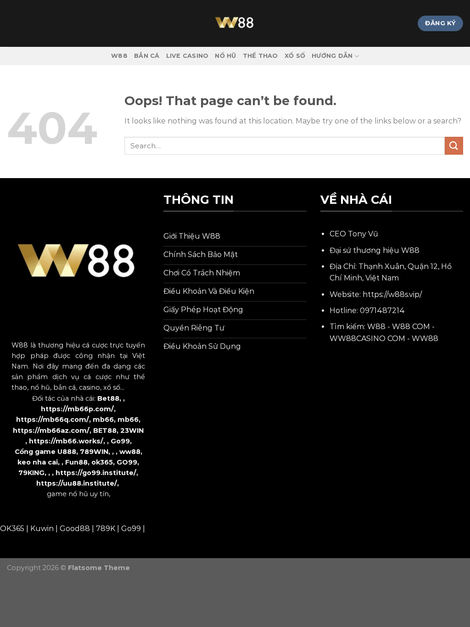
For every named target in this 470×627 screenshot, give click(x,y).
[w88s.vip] (235, 23)
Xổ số (295, 55)
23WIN (132, 430)
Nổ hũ (225, 55)
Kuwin (42, 528)
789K (105, 528)
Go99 (120, 441)
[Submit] (454, 146)
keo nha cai (37, 462)
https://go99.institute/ (96, 473)
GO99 (127, 462)
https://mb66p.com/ (77, 409)
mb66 (103, 419)
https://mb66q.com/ (52, 419)
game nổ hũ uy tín (78, 494)
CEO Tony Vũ (354, 234)
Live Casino (187, 55)
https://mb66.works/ (66, 441)
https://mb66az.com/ (51, 430)
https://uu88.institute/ (76, 483)
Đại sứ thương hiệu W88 (375, 250)
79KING (31, 473)
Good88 (75, 528)
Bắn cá (147, 55)
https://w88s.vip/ (392, 294)
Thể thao (260, 55)
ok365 (102, 462)
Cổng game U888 (45, 452)
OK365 (12, 528)
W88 (119, 55)
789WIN (94, 452)
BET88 (105, 430)
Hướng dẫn (332, 55)
